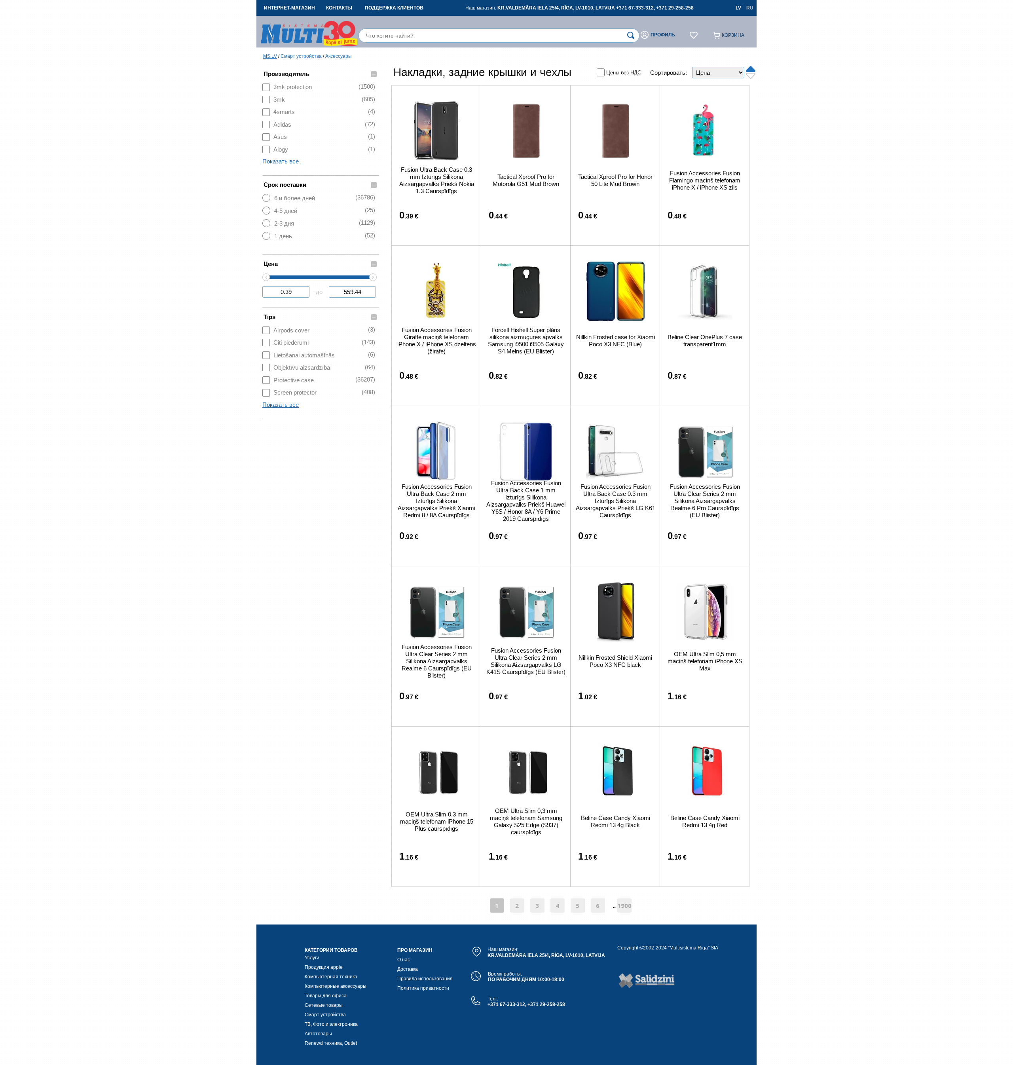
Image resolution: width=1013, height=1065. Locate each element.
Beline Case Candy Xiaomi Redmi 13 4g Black (615, 821)
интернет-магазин (289, 8)
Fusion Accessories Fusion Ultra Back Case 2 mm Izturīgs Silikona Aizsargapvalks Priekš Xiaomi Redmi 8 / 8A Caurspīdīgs (436, 500)
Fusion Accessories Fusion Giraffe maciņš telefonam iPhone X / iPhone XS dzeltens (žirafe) (436, 341)
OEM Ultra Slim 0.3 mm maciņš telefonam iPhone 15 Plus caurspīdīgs (436, 821)
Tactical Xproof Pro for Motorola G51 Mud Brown (526, 180)
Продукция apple (324, 967)
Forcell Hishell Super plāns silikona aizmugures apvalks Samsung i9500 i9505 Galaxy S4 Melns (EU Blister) (526, 341)
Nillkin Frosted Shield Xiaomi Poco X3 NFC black (615, 661)
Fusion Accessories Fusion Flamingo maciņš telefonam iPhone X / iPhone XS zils (704, 180)
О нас (403, 959)
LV (738, 8)
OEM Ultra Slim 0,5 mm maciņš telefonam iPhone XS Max (705, 661)
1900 (624, 905)
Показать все (280, 161)
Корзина (733, 35)
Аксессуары (338, 56)
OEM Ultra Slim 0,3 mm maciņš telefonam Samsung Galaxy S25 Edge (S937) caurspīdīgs (526, 821)
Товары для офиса (326, 996)
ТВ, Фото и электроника (331, 1024)
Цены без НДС (623, 73)
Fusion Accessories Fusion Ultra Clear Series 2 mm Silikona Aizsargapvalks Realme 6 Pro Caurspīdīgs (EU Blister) (705, 500)
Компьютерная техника (331, 977)
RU (749, 8)
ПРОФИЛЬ (663, 35)
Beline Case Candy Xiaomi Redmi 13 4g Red (705, 821)
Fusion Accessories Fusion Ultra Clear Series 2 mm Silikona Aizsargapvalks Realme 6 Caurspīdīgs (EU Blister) (437, 661)
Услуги (312, 958)
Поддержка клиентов (394, 8)
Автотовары (318, 1034)
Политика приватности (423, 988)
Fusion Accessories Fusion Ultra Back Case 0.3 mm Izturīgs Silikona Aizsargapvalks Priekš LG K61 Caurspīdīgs (615, 500)
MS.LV (270, 56)
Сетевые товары (324, 1005)
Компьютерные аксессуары (335, 986)
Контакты (339, 8)
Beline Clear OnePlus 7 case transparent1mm (705, 340)
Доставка (407, 969)
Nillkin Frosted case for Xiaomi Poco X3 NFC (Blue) (615, 340)
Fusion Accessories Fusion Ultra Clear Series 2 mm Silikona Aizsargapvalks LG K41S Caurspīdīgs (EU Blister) (525, 661)
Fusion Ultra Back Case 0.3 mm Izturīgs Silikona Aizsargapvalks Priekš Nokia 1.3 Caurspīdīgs (436, 180)
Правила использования (425, 978)
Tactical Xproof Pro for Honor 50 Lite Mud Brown (615, 180)
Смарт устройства (301, 56)
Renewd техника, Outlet (331, 1043)
